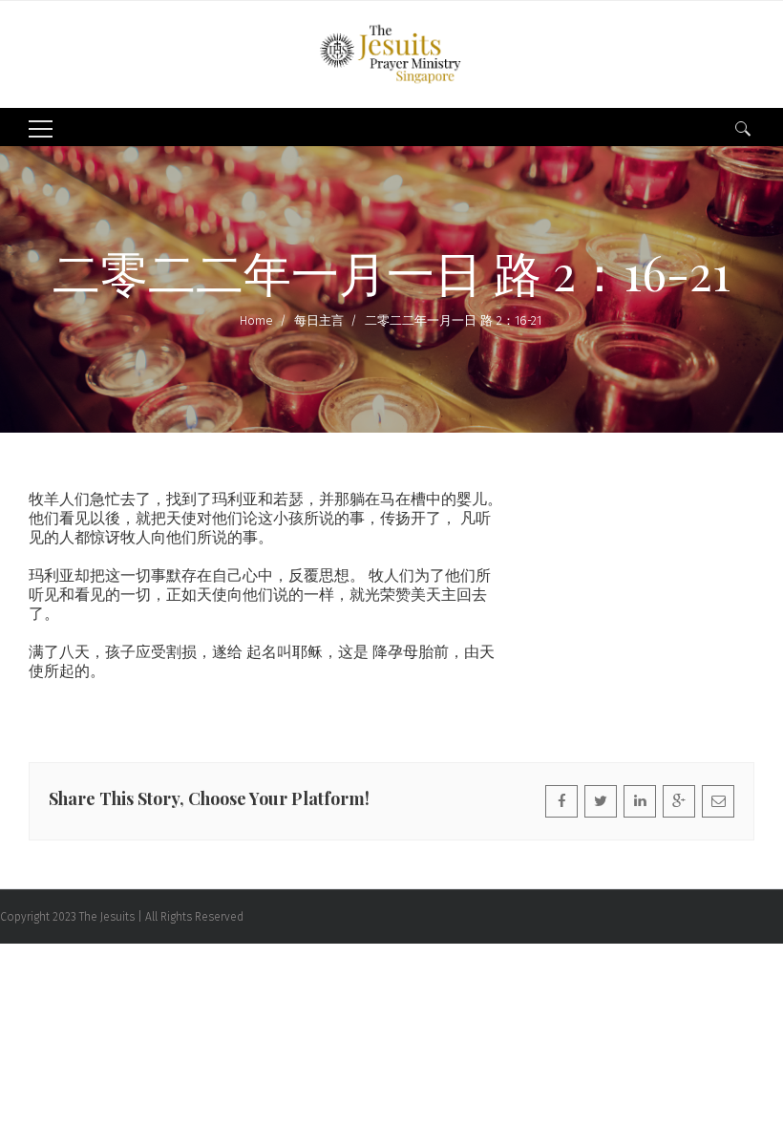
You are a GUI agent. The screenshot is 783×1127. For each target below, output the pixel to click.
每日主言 (319, 320)
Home (256, 320)
